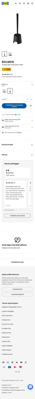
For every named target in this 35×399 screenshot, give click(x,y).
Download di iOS (17, 289)
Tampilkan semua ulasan (17, 215)
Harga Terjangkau (7, 345)
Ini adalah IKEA (6, 328)
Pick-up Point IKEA (7, 324)
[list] (17, 194)
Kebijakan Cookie (7, 392)
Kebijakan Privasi (6, 385)
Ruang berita (6, 337)
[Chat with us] (30, 387)
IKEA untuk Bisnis (7, 315)
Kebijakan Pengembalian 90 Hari (11, 307)
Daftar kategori (6, 350)
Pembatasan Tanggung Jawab (10, 387)
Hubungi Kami (6, 320)
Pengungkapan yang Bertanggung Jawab (13, 390)
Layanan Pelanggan (8, 311)
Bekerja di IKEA (6, 333)
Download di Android (17, 294)
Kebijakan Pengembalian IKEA (11, 248)
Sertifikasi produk (7, 354)
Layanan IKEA (6, 341)
